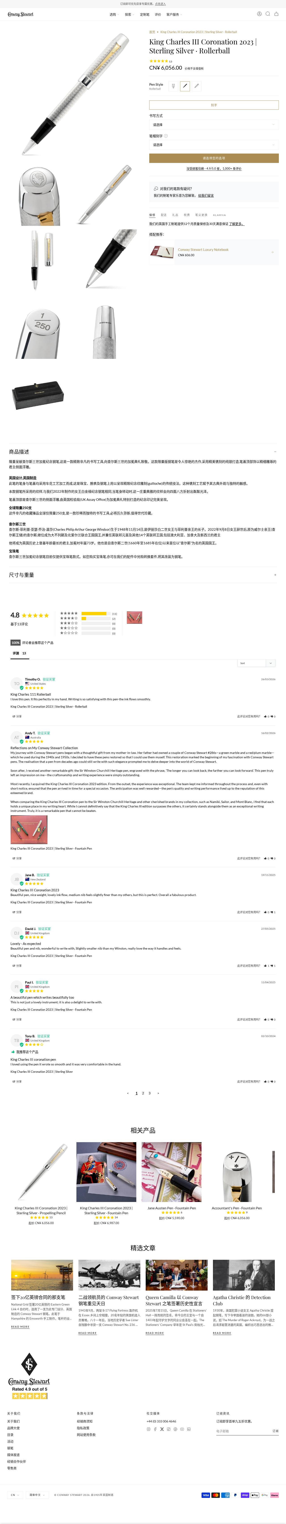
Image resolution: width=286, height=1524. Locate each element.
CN (13, 1494)
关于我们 (13, 1421)
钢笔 (10, 1448)
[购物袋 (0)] (276, 14)
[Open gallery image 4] (38, 260)
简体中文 (35, 1494)
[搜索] (267, 14)
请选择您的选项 (214, 158)
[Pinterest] (175, 1430)
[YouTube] (182, 1430)
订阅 (276, 1431)
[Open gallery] (72, 94)
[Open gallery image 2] (38, 194)
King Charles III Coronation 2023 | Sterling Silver (42, 1071)
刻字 (214, 104)
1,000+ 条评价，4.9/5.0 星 (156, 4)
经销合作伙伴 (16, 1461)
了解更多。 (237, 223)
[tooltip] (154, 535)
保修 (152, 214)
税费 (187, 215)
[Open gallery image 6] (38, 327)
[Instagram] (149, 1430)
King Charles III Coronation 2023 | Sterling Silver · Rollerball (49, 706)
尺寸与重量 (21, 574)
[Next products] (273, 1174)
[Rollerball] (185, 86)
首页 (152, 32)
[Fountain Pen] (173, 86)
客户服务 (172, 14)
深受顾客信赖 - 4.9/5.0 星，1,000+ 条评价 (214, 168)
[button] (154, 535)
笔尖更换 (201, 215)
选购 (113, 14)
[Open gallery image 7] (105, 327)
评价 (158, 14)
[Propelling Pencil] (197, 86)
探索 (128, 14)
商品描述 (19, 451)
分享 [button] (19, 716)
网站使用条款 (86, 1435)
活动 (10, 1441)
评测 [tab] (16, 653)
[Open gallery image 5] (105, 260)
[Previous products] (12, 1174)
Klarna (219, 215)
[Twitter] (162, 1430)
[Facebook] (155, 1430)
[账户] (259, 14)
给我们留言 (206, 195)
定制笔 (144, 14)
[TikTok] (169, 1430)
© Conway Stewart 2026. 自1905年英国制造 (84, 1494)
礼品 (175, 215)
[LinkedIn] (189, 1430)
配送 (164, 215)
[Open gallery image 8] (38, 393)
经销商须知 (85, 1421)
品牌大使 (13, 1428)
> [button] (158, 1093)
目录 (10, 1435)
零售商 (12, 1468)
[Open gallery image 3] (105, 194)
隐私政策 (83, 1428)
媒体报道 (13, 1455)
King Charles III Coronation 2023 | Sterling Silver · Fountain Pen (51, 848)
